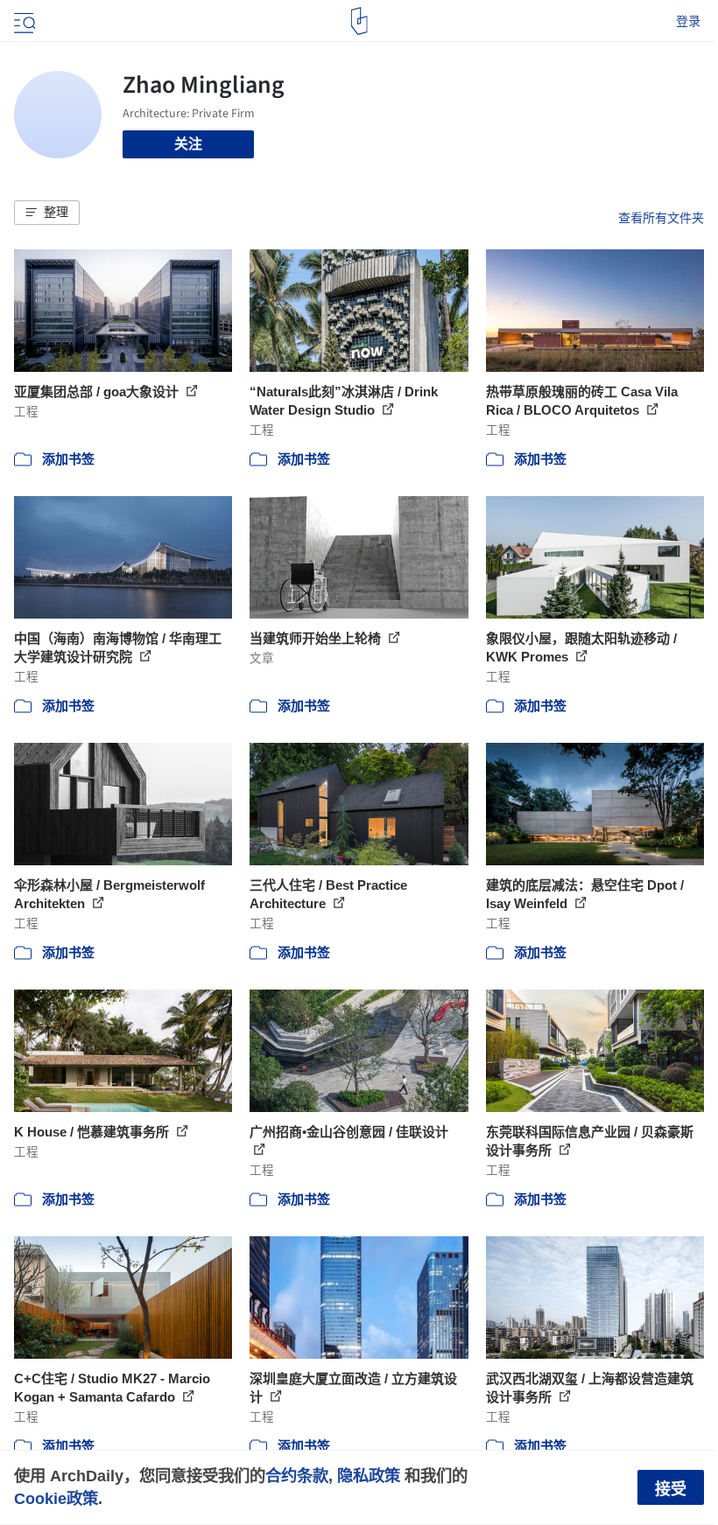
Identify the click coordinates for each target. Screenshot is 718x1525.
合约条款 (296, 1475)
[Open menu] (23, 21)
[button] (47, 212)
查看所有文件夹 (661, 218)
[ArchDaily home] (359, 21)
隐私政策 (368, 1475)
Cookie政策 (56, 1498)
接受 (670, 1489)
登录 (688, 21)
